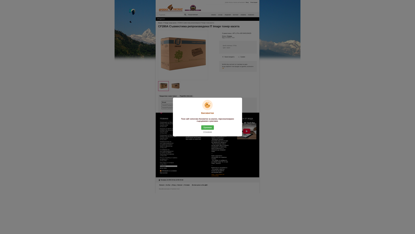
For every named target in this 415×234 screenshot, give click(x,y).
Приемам (207, 127)
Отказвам (207, 132)
